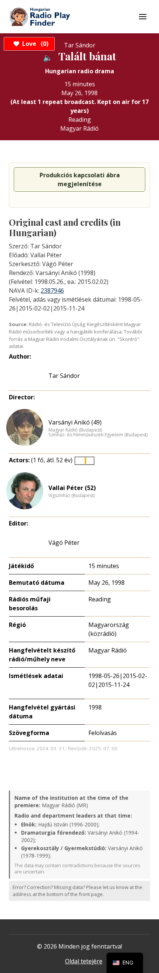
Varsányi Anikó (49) (75, 422)
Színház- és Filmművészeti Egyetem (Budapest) (98, 434)
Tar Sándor (64, 376)
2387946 (52, 290)
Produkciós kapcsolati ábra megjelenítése (80, 179)
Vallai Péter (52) (72, 488)
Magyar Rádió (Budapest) (75, 430)
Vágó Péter (64, 542)
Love (34, 44)
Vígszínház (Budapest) (71, 495)
